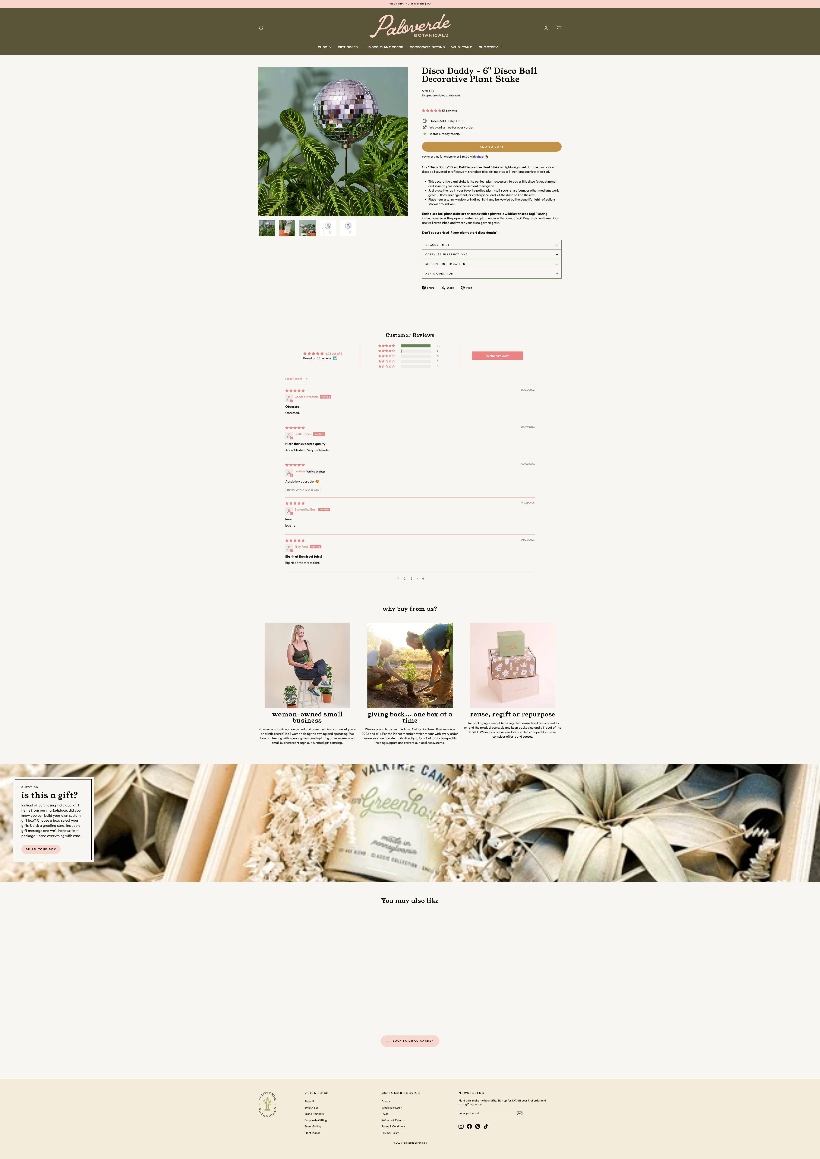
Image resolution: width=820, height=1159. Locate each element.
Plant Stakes (312, 1132)
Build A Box (312, 1107)
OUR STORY (489, 47)
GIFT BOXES (348, 47)
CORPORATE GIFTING (427, 47)
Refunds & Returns (393, 1120)
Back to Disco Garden (413, 1040)
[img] (295, 390)
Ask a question (439, 273)
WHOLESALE (461, 47)
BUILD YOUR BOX (41, 849)
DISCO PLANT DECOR (385, 47)
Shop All (310, 1101)
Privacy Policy (390, 1132)
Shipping (427, 95)
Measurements (438, 245)
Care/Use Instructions (446, 254)
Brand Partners (314, 1113)
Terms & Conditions (394, 1126)
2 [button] (405, 578)
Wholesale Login (392, 1107)
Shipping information (445, 264)
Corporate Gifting (316, 1120)
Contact (387, 1101)
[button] (432, 111)
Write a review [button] (497, 356)
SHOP (323, 47)
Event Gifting (313, 1126)
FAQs (385, 1113)
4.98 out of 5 (333, 353)
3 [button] (411, 578)
